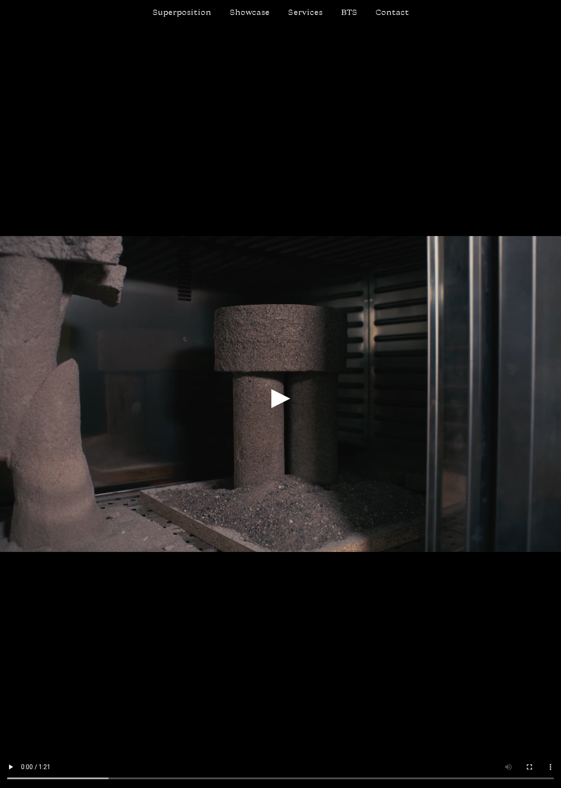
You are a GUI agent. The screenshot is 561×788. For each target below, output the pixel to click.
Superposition (182, 13)
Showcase (250, 13)
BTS (349, 13)
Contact (392, 13)
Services (305, 13)
